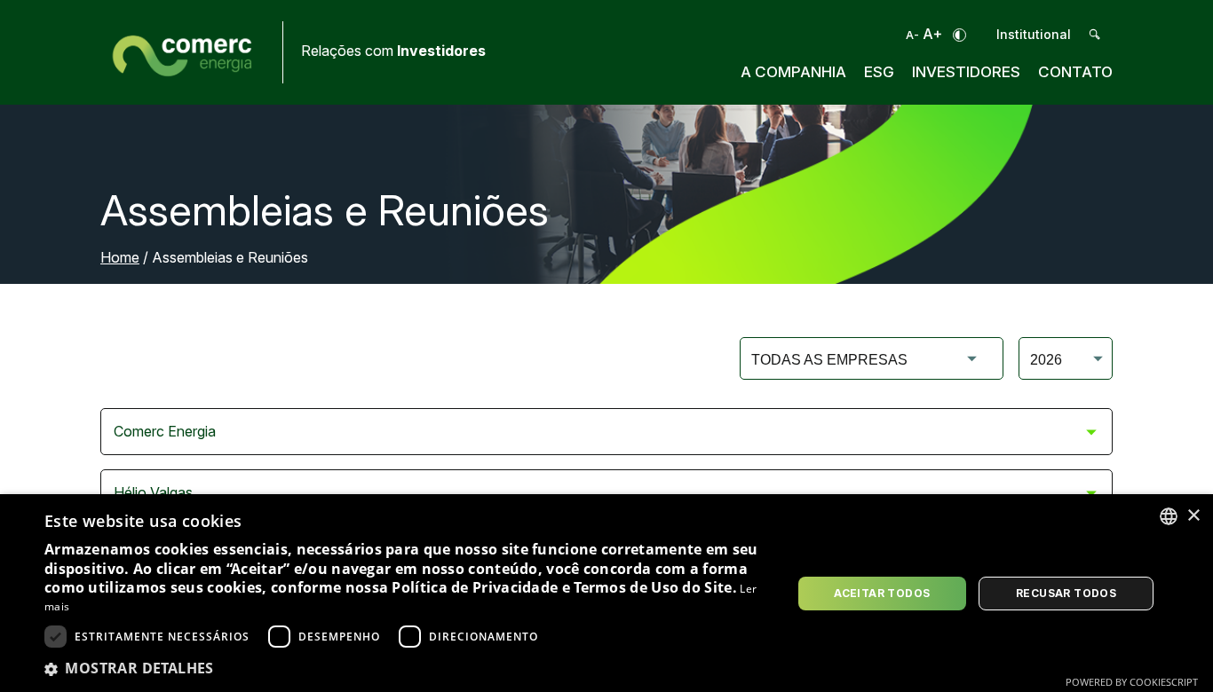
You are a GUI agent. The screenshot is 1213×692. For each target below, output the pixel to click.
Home (119, 257)
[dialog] (606, 593)
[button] (406, 668)
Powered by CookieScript (1132, 681)
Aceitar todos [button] (882, 593)
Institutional (1033, 34)
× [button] (1193, 516)
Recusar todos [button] (1066, 593)
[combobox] (1168, 516)
